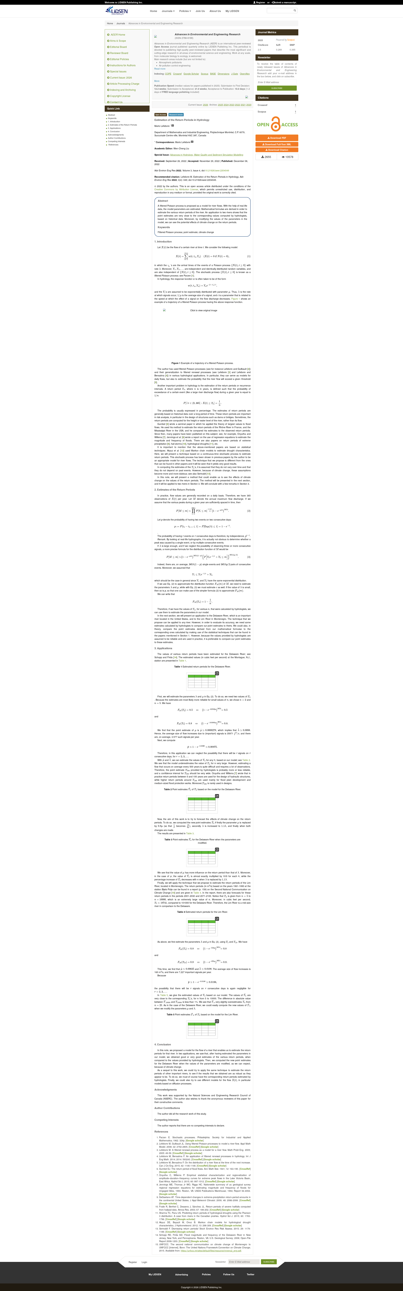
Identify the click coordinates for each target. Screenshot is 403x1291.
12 (182, 450)
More (156, 80)
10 (184, 443)
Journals (167, 11)
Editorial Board (118, 47)
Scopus (204, 73)
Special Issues (117, 71)
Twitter (250, 1274)
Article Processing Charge (124, 83)
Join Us (200, 11)
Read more (159, 68)
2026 (205, 104)
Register (260, 2)
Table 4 (197, 892)
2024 (226, 104)
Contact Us (115, 102)
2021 (243, 104)
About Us (215, 11)
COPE (168, 73)
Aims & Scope (117, 40)
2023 (231, 104)
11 (211, 443)
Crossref (177, 73)
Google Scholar (191, 73)
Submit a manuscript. (285, 2)
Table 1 (182, 660)
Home (153, 11)
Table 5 (164, 994)
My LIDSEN (232, 11)
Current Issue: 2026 (120, 77)
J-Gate (234, 73)
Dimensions (223, 73)
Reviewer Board (118, 53)
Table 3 (190, 833)
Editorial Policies (119, 59)
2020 (248, 104)
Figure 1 (235, 298)
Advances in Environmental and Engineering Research (207, 34)
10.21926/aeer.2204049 (217, 170)
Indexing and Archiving (122, 90)
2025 (220, 104)
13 (208, 473)
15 (173, 892)
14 (175, 657)
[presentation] (163, 247)
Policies (184, 11)
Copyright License (119, 96)
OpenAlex (245, 73)
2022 (237, 104)
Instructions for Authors (122, 65)
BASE (213, 73)
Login (144, 1262)
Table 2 (246, 759)
